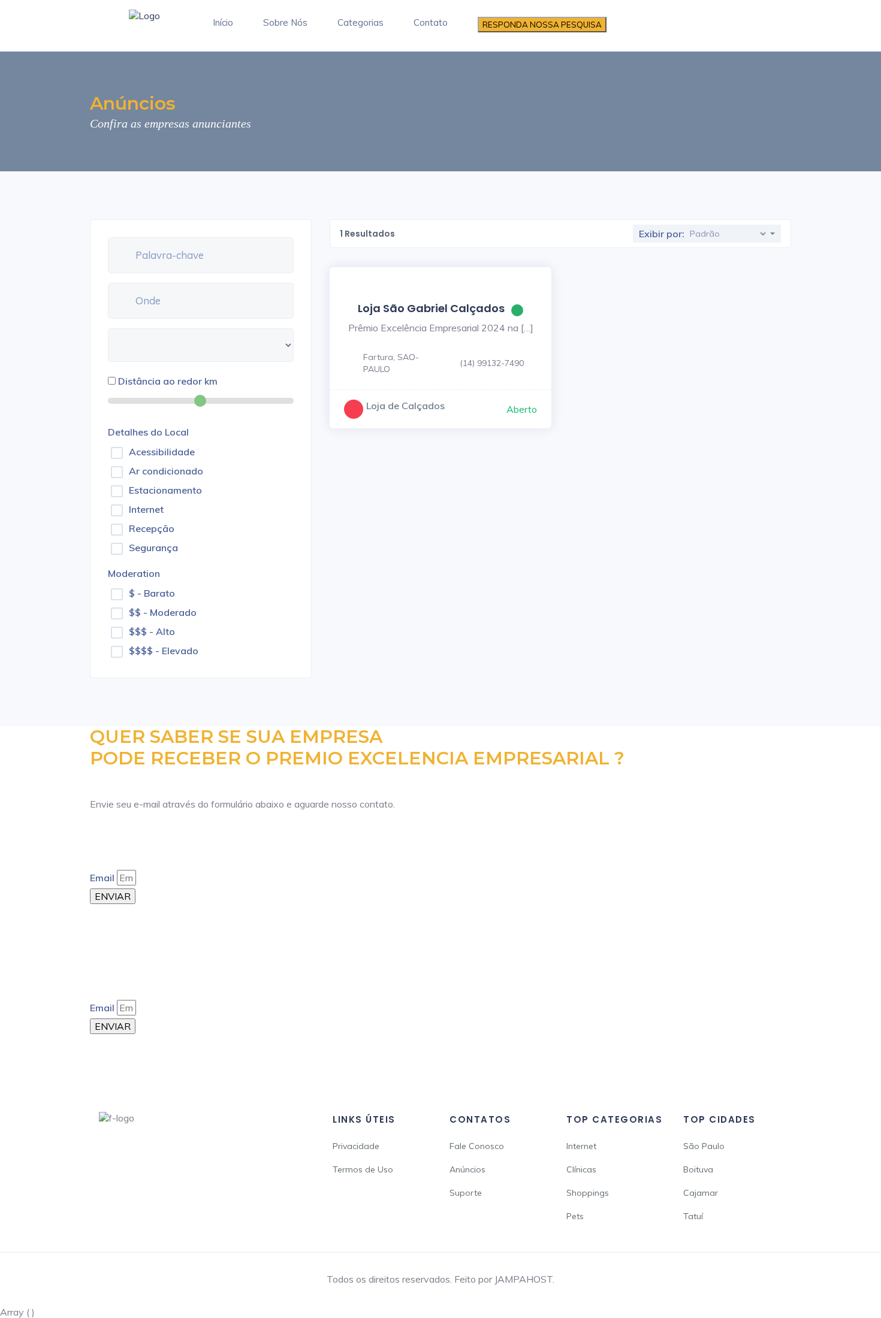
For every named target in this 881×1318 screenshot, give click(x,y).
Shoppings (587, 1192)
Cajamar (700, 1192)
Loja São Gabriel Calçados (431, 308)
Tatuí (693, 1216)
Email (102, 878)
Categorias (360, 22)
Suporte (465, 1192)
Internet (146, 509)
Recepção (151, 528)
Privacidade (356, 1146)
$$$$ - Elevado (163, 651)
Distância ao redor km (168, 381)
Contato (431, 22)
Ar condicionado (166, 471)
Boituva (698, 1169)
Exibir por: (661, 234)
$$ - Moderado (163, 612)
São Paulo (704, 1146)
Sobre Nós (285, 22)
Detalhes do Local (148, 432)
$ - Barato (152, 593)
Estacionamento (165, 490)
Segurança (153, 548)
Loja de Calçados (405, 406)
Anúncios (467, 1169)
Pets (575, 1216)
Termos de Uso (363, 1169)
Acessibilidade (162, 452)
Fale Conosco (476, 1146)
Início (223, 22)
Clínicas (581, 1169)
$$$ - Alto (152, 631)
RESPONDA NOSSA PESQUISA (542, 24)
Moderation (134, 573)
